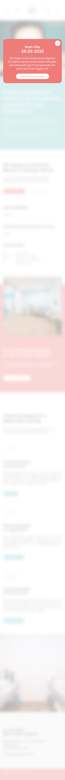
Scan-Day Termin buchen (32, 76)
